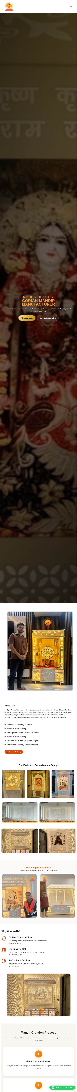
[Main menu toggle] (71, 6)
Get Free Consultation (48, 318)
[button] (4, 896)
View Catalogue (27, 318)
